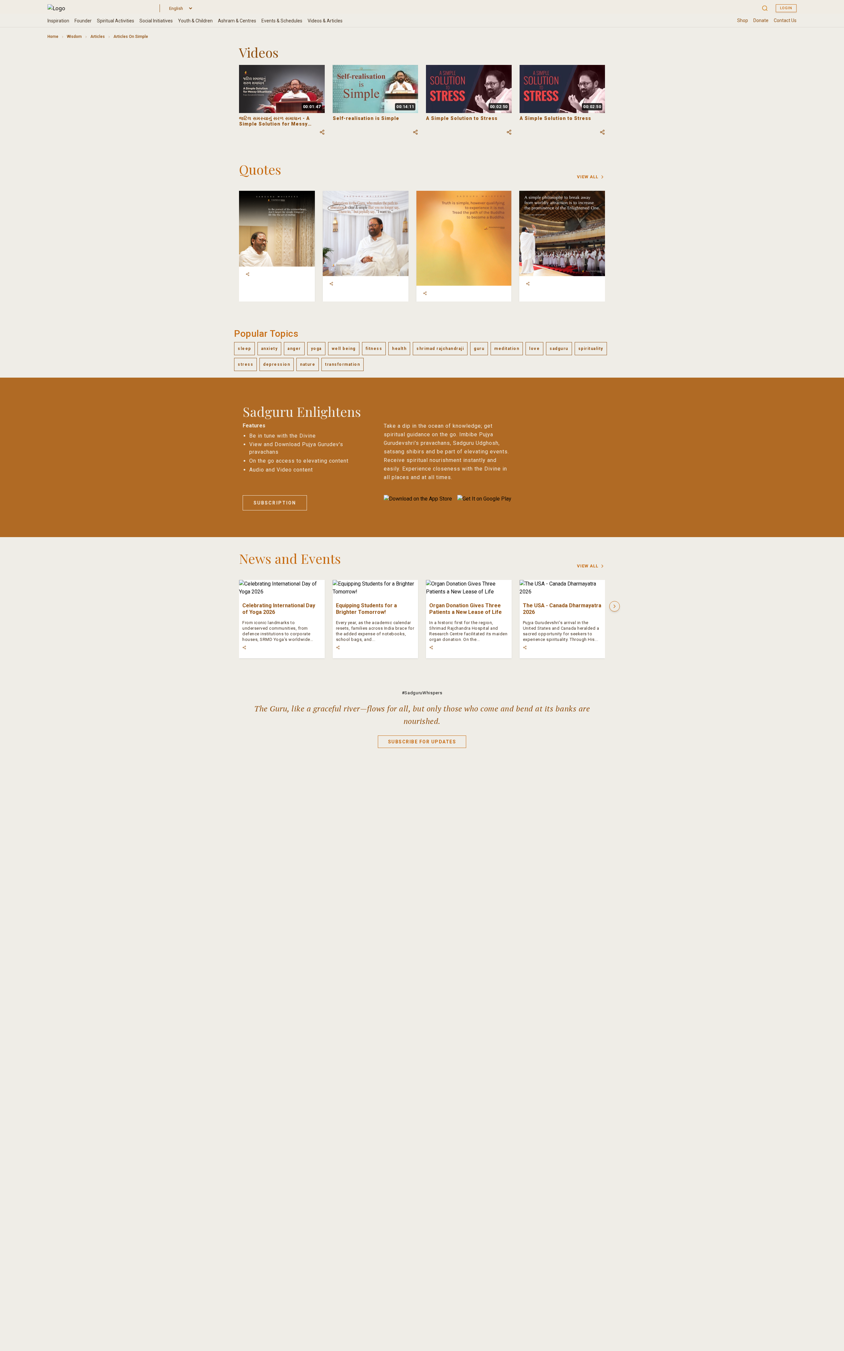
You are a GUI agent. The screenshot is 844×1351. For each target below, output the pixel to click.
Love (534, 348)
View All (587, 176)
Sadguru (559, 348)
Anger (294, 348)
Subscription (275, 502)
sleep (244, 348)
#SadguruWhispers (422, 692)
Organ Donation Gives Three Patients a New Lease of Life (465, 608)
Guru (479, 348)
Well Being (344, 348)
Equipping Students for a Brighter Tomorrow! (366, 608)
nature (307, 364)
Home (52, 36)
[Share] (248, 274)
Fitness (374, 348)
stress (245, 364)
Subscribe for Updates (422, 741)
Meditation (506, 348)
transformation (342, 364)
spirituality (590, 348)
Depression (276, 364)
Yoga (316, 348)
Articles (97, 36)
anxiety (269, 348)
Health (399, 348)
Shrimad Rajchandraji (440, 348)
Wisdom (74, 36)
